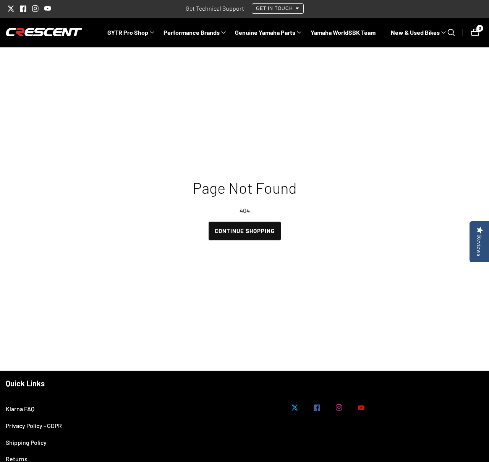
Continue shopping (245, 230)
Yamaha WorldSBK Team (343, 32)
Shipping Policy (26, 442)
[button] (127, 32)
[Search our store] (455, 32)
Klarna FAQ (20, 408)
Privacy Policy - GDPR (34, 425)
